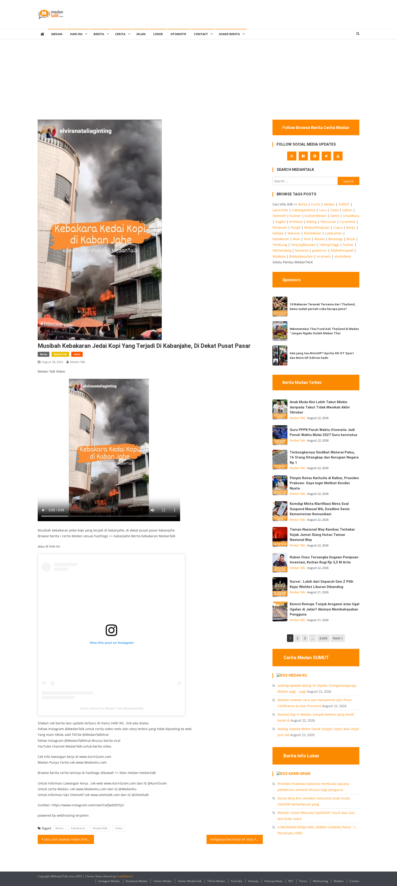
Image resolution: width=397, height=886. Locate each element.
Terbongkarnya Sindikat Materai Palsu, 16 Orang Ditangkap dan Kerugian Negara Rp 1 (324, 457)
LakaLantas (333, 233)
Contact (354, 881)
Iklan (141, 34)
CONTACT (201, 34)
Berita (99, 34)
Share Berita (229, 34)
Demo (334, 216)
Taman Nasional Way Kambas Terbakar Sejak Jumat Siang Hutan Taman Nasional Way (322, 534)
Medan (329, 204)
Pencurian (328, 221)
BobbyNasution (301, 256)
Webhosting (320, 881)
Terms (303, 881)
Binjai (350, 239)
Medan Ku (298, 675)
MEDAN (56, 34)
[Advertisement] (198, 85)
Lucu (322, 210)
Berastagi (335, 239)
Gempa (278, 233)
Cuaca (338, 227)
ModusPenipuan (316, 227)
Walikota (279, 256)
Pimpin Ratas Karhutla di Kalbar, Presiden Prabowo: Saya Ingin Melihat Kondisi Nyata (324, 483)
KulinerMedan (316, 216)
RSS (290, 881)
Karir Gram (299, 773)
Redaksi (339, 881)
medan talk (77, 362)
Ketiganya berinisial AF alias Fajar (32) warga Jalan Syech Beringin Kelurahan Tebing (236, 839)
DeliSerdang (281, 250)
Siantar (348, 244)
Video (77, 354)
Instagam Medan (109, 881)
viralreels (324, 256)
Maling (311, 221)
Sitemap (253, 881)
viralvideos (343, 256)
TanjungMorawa (303, 244)
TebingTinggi (329, 244)
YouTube (236, 881)
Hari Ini (76, 34)
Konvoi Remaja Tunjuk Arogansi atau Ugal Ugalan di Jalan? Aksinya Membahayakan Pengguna (324, 609)
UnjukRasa (351, 216)
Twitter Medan (162, 881)
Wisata (319, 239)
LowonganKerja (303, 210)
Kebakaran (78, 828)
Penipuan (279, 227)
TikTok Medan (216, 881)
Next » (338, 638)
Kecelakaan (312, 233)
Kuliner (295, 216)
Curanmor (347, 221)
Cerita (120, 34)
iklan (296, 239)
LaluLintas (280, 210)
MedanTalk (60, 354)
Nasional (302, 250)
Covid (334, 210)
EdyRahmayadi (342, 250)
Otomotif (178, 34)
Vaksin (347, 210)
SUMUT (344, 204)
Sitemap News (273, 881)
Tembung (279, 244)
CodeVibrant (125, 876)
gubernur (319, 250)
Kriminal (296, 221)
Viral (307, 239)
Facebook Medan (136, 881)
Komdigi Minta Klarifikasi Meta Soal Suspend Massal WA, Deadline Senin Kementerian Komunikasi (320, 509)
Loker (158, 34)
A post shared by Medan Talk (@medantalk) (111, 708)
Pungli (296, 227)
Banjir (350, 227)
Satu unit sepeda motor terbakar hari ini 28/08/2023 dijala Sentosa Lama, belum (69, 839)
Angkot (280, 221)
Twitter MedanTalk (189, 881)
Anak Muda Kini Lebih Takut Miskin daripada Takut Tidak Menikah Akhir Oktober (320, 407)
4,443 (323, 638)
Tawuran (293, 233)
